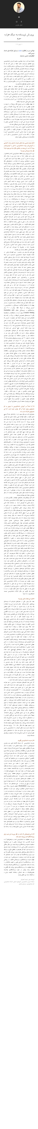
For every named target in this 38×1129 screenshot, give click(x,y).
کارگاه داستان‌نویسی (8, 882)
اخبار (29, 879)
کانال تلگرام (19, 25)
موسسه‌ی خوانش (22, 884)
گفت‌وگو (22, 879)
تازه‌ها (26, 879)
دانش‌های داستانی (17, 882)
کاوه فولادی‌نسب (30, 884)
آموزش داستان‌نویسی (26, 882)
